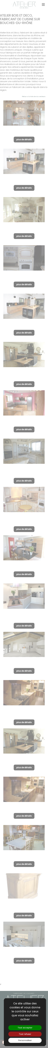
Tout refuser (25, 1034)
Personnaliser (25, 1040)
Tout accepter (25, 1027)
